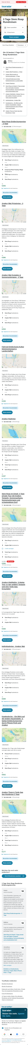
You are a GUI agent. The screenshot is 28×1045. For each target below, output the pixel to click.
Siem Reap (4, 10)
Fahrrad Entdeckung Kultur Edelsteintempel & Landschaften (14, 79)
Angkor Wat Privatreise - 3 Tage (14, 71)
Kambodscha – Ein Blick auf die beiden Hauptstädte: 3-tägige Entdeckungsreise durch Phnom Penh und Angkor (14, 105)
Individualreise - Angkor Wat (13, 100)
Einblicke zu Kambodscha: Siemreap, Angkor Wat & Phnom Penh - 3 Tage (13, 970)
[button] (14, 188)
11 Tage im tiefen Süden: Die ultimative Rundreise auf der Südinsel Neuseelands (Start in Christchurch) (13, 998)
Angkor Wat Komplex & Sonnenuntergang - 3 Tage (13, 75)
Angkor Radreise (10, 83)
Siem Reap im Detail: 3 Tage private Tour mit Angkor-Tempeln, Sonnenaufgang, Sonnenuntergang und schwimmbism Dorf (15, 88)
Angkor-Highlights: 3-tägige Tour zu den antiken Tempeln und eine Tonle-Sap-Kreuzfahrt (15, 95)
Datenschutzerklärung (6, 1041)
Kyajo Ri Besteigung (7, 993)
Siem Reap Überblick (8, 45)
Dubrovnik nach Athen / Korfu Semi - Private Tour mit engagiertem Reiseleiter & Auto (13, 990)
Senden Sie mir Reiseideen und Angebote (12, 1028)
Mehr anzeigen (7, 965)
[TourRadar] (7, 6)
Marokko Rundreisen (7, 983)
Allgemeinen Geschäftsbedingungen (14, 1039)
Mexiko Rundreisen (7, 986)
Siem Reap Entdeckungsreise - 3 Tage (14, 68)
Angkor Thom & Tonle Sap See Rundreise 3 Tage (14, 111)
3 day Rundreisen (10, 10)
